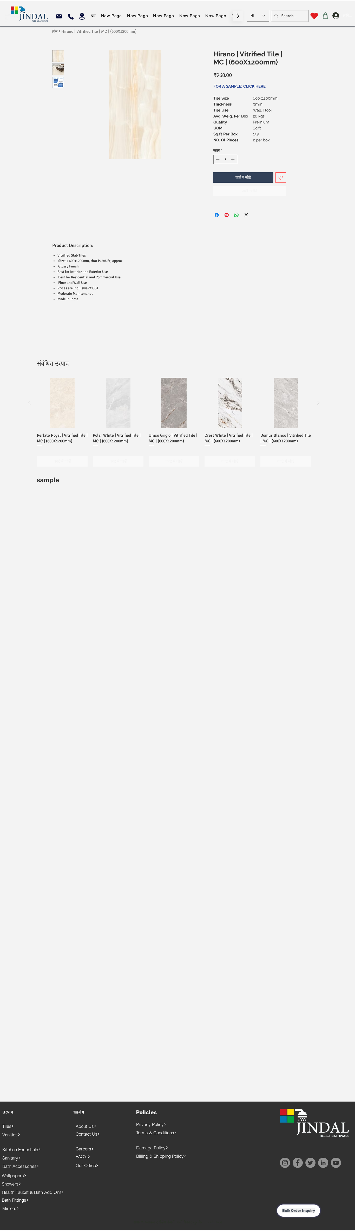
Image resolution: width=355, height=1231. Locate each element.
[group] (174, 422)
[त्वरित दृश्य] (62, 403)
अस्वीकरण (214, 1222)
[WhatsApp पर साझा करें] (236, 215)
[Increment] (233, 159)
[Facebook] (298, 1163)
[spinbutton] (225, 159)
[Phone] (70, 16)
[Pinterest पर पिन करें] (226, 215)
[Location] (82, 16)
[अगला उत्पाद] (318, 403)
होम (54, 31)
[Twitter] (310, 1163)
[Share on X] (246, 215)
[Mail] (59, 16)
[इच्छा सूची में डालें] (280, 177)
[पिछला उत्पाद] (29, 403)
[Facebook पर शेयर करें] (217, 215)
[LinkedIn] (323, 1163)
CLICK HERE (254, 86)
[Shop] (325, 15)
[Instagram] (285, 1163)
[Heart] (314, 16)
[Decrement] (217, 159)
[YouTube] (336, 1163)
